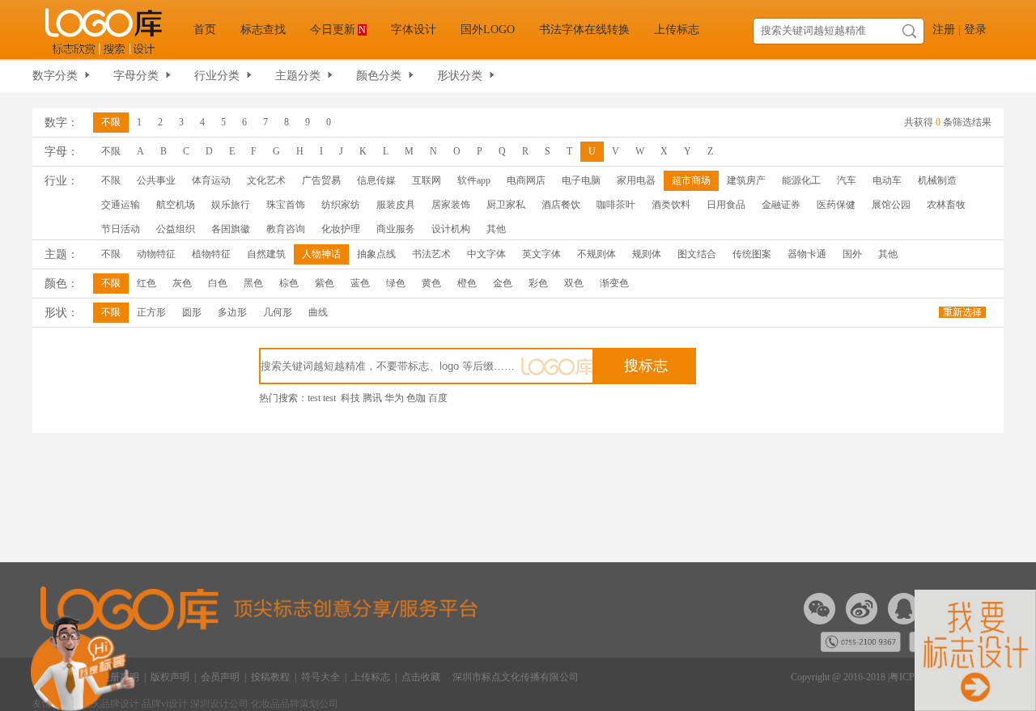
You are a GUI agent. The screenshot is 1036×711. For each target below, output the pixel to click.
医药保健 (836, 204)
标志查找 (263, 29)
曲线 (318, 312)
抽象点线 (376, 254)
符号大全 (320, 677)
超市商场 (691, 180)
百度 (438, 398)
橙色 (467, 283)
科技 (350, 398)
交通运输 (120, 204)
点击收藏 (420, 677)
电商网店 (526, 180)
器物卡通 (807, 254)
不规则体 (596, 254)
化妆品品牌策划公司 (294, 703)
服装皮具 (395, 204)
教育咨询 (285, 229)
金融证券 (781, 204)
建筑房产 (746, 180)
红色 (146, 283)
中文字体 (486, 254)
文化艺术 (266, 180)
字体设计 (413, 29)
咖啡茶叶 (616, 204)
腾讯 (372, 398)
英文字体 (541, 254)
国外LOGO (488, 29)
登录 (975, 29)
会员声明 (220, 677)
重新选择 (962, 312)
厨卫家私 (505, 204)
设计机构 (450, 229)
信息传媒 (376, 180)
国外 (852, 254)
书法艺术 (431, 254)
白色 (217, 283)
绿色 (395, 283)
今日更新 (338, 29)
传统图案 (751, 254)
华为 (394, 398)
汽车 (846, 180)
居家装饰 (450, 204)
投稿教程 (270, 677)
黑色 (253, 283)
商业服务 (395, 229)
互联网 (426, 180)
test (314, 398)
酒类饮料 (671, 204)
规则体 (646, 254)
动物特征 (156, 254)
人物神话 (321, 254)
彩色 (538, 283)
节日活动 (120, 229)
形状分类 (459, 76)
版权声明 (170, 677)
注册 (943, 29)
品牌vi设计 (165, 703)
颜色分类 (378, 76)
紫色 (324, 283)
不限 (111, 122)
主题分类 (298, 76)
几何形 (277, 312)
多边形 (232, 312)
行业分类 (217, 76)
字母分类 (136, 76)
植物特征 (211, 254)
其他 (496, 229)
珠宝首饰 (285, 204)
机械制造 (937, 180)
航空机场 (175, 204)
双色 (574, 283)
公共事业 (156, 180)
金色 (502, 283)
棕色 (289, 283)
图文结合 (696, 254)
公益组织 (175, 229)
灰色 (182, 283)
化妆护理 (340, 229)
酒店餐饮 (560, 204)
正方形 (151, 312)
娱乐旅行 (230, 204)
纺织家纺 (340, 204)
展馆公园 (891, 204)
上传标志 (676, 29)
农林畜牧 (946, 204)
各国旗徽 (230, 229)
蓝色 (360, 283)
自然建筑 (266, 254)
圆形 (192, 312)
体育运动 (211, 180)
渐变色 (614, 283)
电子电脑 (581, 180)
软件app (473, 180)
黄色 (431, 283)
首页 (204, 29)
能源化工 (801, 180)
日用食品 (726, 204)
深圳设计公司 (220, 703)
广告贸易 (321, 180)
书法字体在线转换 (584, 29)
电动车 (887, 180)
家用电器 (636, 180)
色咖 (416, 398)
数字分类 (55, 76)
